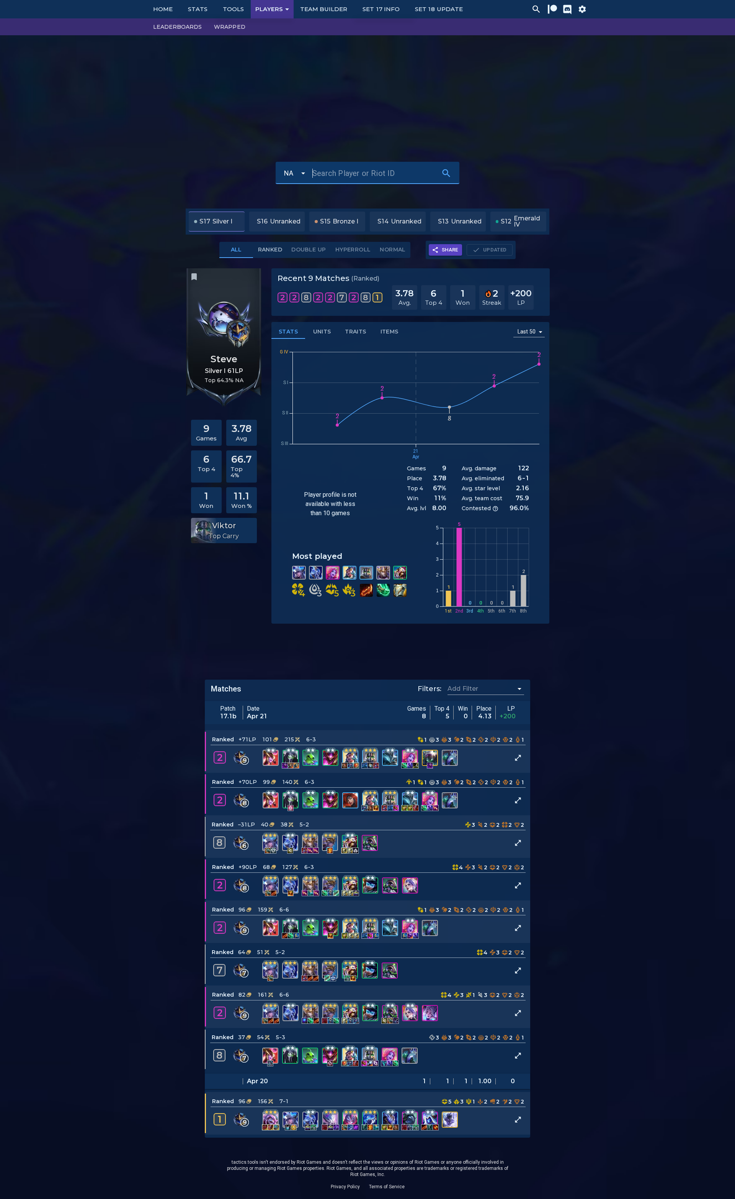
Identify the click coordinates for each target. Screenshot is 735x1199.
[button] (367, 751)
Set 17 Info (381, 9)
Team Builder (324, 9)
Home (163, 9)
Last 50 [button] (527, 331)
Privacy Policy (345, 1186)
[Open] (519, 688)
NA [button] (288, 173)
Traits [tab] (355, 331)
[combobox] (480, 689)
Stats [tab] (288, 331)
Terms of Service (387, 1186)
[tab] (309, 250)
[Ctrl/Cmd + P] (536, 9)
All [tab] (236, 249)
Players (269, 9)
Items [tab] (390, 331)
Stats (197, 9)
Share (450, 250)
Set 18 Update (439, 9)
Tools (233, 9)
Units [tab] (322, 331)
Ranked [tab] (270, 249)
